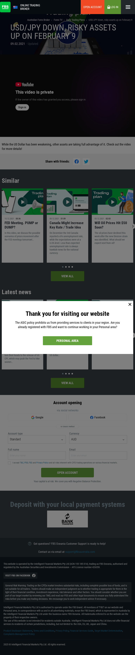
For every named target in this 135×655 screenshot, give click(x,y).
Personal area (67, 341)
